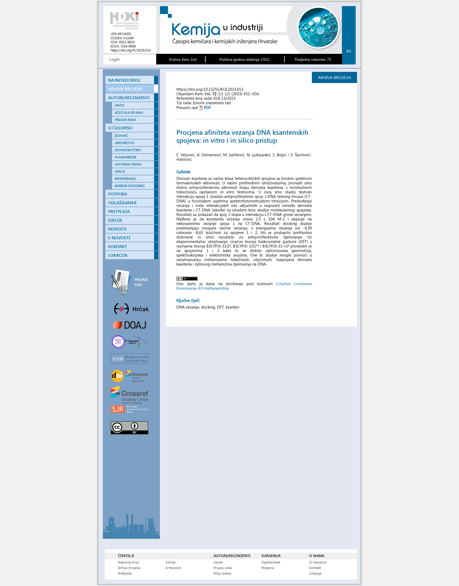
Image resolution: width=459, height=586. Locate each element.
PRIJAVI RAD (141, 282)
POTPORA (117, 194)
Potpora (267, 567)
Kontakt (315, 567)
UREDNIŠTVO (124, 143)
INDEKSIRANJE (125, 179)
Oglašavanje (270, 562)
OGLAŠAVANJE (122, 202)
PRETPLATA (119, 211)
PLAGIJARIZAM (125, 157)
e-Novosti (173, 567)
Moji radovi (222, 573)
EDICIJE (115, 220)
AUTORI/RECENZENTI (129, 97)
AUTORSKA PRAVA (128, 164)
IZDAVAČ (121, 136)
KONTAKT (117, 246)
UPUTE (119, 105)
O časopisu (317, 562)
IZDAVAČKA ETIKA (128, 150)
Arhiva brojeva (129, 567)
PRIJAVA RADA (125, 120)
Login (114, 59)
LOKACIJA (118, 255)
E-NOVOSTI (119, 237)
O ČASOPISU (120, 128)
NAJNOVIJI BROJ (124, 80)
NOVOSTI (117, 229)
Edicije (171, 562)
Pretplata (125, 573)
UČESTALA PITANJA (129, 113)
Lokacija (315, 573)
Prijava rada (223, 567)
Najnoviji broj (128, 562)
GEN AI (120, 171)
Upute (218, 562)
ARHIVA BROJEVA (125, 89)
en (348, 51)
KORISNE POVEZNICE (130, 186)
